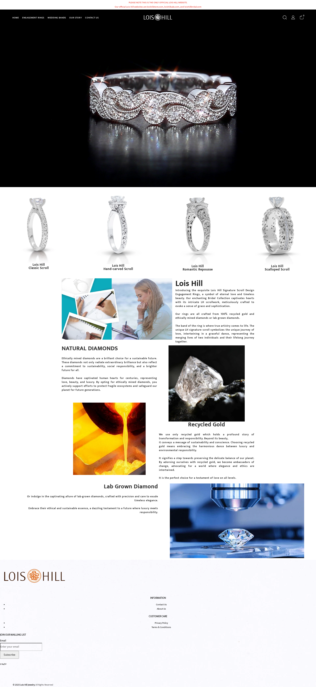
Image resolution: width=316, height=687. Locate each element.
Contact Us (161, 604)
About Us (161, 609)
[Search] (285, 17)
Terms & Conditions (161, 627)
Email (3, 641)
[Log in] (293, 17)
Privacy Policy (161, 623)
